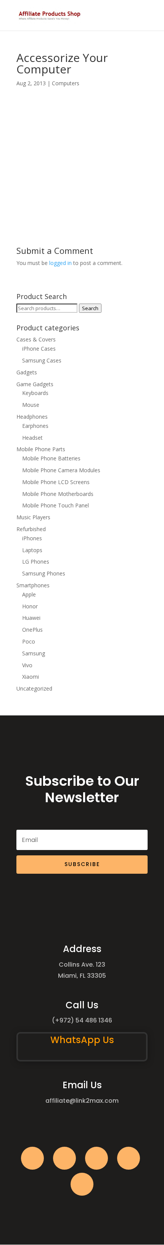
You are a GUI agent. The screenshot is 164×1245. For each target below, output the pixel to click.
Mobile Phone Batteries (51, 458)
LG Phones (35, 561)
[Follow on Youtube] (128, 1158)
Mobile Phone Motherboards (57, 493)
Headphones (32, 416)
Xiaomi (30, 676)
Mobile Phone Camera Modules (61, 470)
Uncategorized (34, 688)
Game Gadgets (34, 384)
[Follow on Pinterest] (82, 1184)
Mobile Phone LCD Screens (56, 482)
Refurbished (31, 529)
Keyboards (35, 393)
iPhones (32, 538)
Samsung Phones (43, 573)
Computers (65, 83)
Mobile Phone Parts (40, 449)
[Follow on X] (64, 1158)
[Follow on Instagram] (96, 1158)
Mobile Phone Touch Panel (55, 505)
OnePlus (32, 629)
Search (90, 308)
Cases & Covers (36, 339)
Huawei (31, 617)
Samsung (33, 653)
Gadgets (26, 372)
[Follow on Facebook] (32, 1158)
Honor (30, 606)
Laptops (32, 550)
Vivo (27, 665)
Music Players (33, 517)
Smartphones (33, 585)
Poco (28, 641)
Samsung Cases (41, 360)
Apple (29, 594)
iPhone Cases (39, 348)
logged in (60, 263)
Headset (32, 437)
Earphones (35, 425)
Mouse (30, 404)
